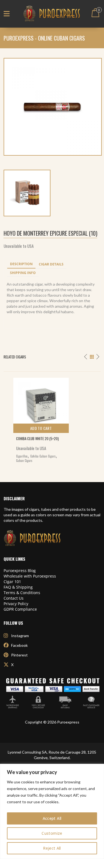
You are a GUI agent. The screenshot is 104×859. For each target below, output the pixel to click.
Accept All (52, 818)
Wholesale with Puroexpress (30, 576)
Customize (52, 833)
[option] (52, 418)
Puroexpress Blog (20, 570)
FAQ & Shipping (18, 587)
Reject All (52, 848)
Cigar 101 (12, 581)
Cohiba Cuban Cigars (43, 456)
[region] (52, 811)
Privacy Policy (16, 603)
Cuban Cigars (24, 460)
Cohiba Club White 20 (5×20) (37, 438)
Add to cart (41, 428)
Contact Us (14, 598)
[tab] (21, 264)
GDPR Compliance (20, 609)
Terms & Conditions (22, 592)
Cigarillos (22, 456)
